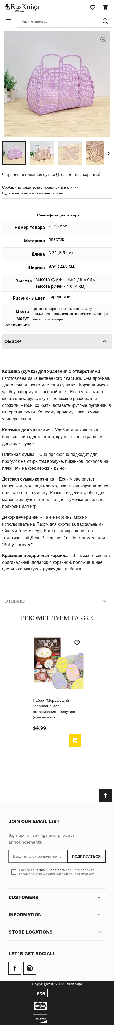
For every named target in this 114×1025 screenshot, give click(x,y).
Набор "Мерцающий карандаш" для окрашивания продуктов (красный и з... (54, 708)
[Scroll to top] (105, 795)
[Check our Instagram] (29, 968)
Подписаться (86, 856)
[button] (14, 153)
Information (25, 914)
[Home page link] (20, 7)
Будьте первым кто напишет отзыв (32, 193)
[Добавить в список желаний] (77, 642)
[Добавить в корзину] (75, 740)
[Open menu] (8, 21)
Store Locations (30, 932)
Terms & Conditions (50, 870)
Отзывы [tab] (14, 601)
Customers (23, 897)
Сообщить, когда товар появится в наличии (40, 187)
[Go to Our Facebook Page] (14, 968)
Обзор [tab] (12, 341)
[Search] (105, 21)
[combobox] (64, 21)
